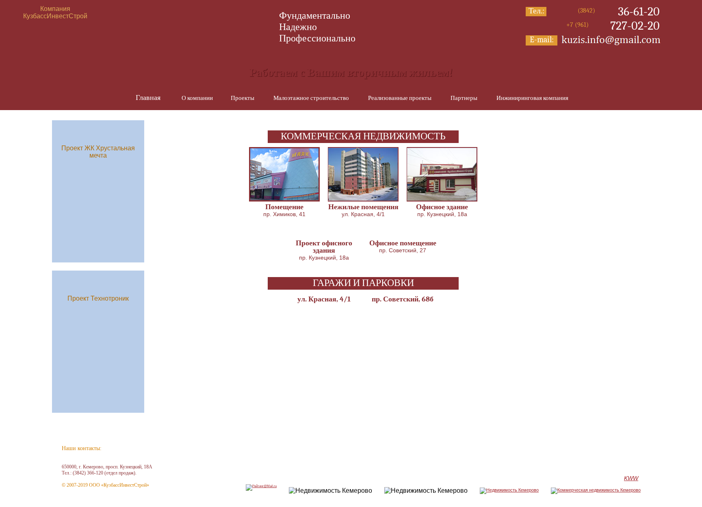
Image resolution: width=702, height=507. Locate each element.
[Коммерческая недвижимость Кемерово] (596, 490)
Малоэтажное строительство (311, 98)
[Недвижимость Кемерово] (509, 490)
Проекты (242, 98)
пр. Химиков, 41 (284, 214)
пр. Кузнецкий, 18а (442, 214)
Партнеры (464, 98)
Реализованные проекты (399, 98)
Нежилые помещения (363, 207)
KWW (631, 478)
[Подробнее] (284, 199)
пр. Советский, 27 (402, 250)
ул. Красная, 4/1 (363, 214)
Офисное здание (442, 207)
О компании (197, 98)
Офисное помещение (402, 243)
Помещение (284, 207)
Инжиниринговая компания (532, 98)
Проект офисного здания (324, 247)
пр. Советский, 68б (402, 299)
